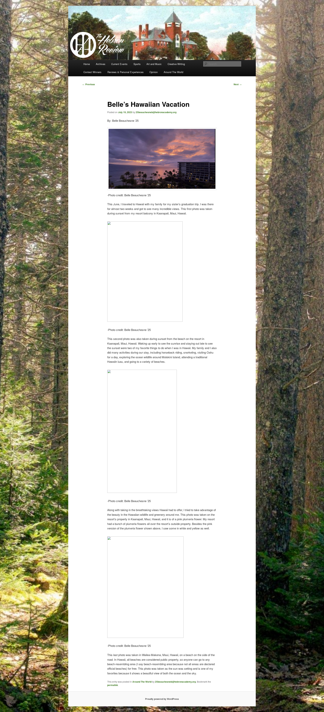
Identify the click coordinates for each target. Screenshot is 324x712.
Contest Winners (92, 72)
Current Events (119, 64)
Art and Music (154, 64)
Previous (88, 84)
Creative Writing (176, 64)
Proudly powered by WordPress (162, 699)
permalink (112, 685)
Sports (137, 64)
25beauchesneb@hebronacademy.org (156, 112)
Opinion (153, 72)
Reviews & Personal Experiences (125, 72)
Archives (100, 64)
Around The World (173, 72)
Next (238, 84)
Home (86, 64)
